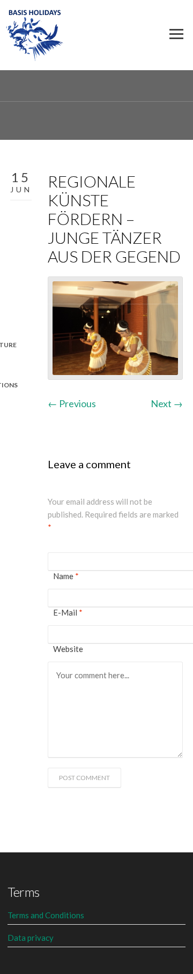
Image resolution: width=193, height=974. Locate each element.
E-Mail (68, 612)
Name (66, 576)
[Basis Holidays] (35, 33)
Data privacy (31, 937)
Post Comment (84, 778)
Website (68, 649)
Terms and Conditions (46, 915)
